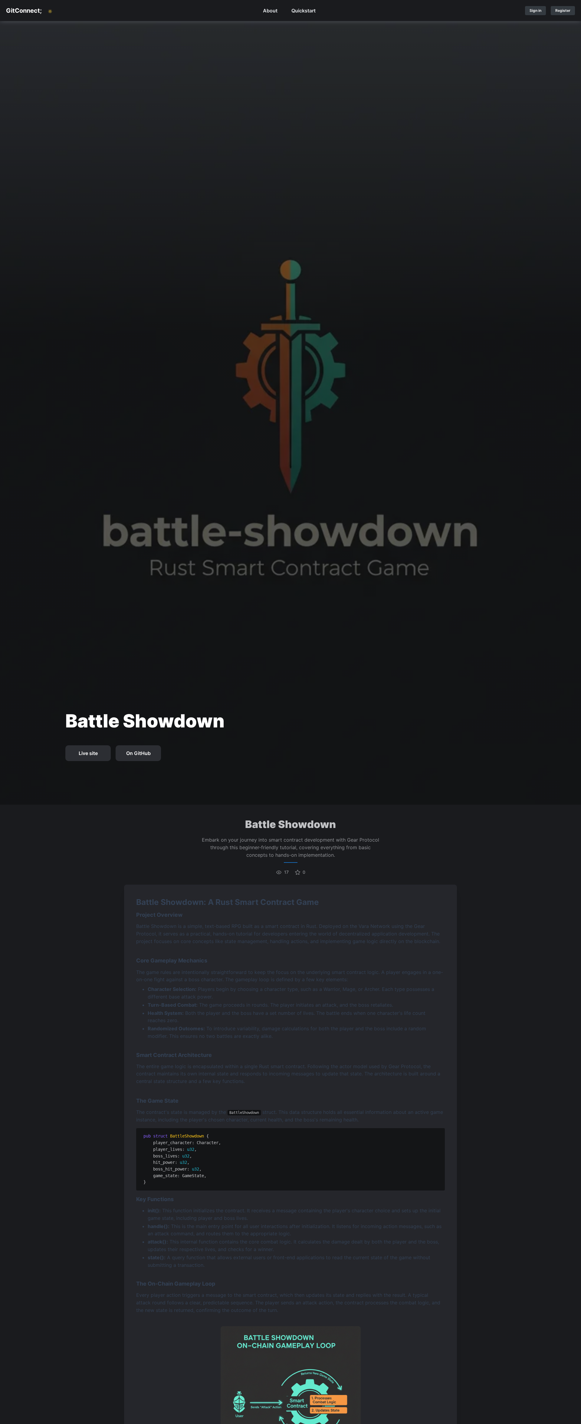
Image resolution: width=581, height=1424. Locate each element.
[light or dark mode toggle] (50, 11)
